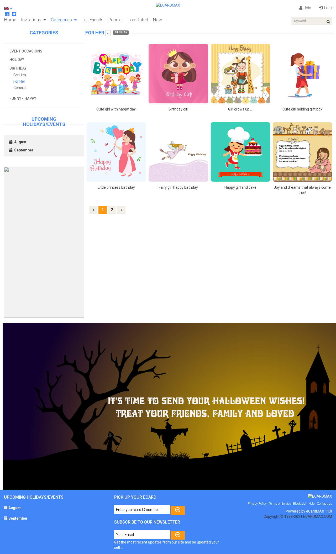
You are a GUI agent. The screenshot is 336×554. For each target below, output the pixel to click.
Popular (115, 19)
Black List (299, 503)
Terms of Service (280, 503)
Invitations (32, 19)
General (19, 88)
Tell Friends (92, 19)
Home (10, 19)
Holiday (16, 59)
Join (307, 8)
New (157, 19)
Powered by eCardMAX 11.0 (309, 511)
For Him (19, 75)
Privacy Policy (257, 503)
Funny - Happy (22, 98)
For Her (19, 81)
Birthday (18, 68)
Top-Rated (138, 19)
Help (311, 503)
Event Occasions (25, 51)
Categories (62, 19)
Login (328, 8)
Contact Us (324, 503)
